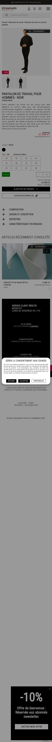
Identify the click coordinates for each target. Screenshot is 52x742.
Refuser (11, 381)
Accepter (24, 381)
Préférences (39, 381)
